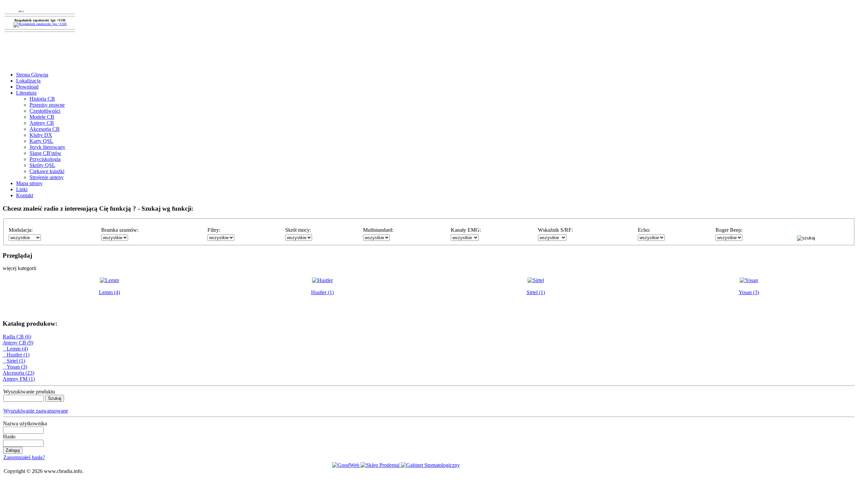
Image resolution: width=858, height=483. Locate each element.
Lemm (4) (15, 349)
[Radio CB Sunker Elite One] (40, 11)
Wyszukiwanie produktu (29, 391)
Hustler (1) (16, 355)
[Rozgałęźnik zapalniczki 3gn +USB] (40, 27)
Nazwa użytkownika (25, 423)
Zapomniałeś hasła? (24, 457)
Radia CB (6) (17, 336)
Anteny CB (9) (18, 342)
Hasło (9, 436)
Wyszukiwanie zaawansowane (35, 411)
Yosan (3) (15, 367)
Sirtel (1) (14, 361)
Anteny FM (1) (19, 379)
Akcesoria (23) (18, 373)
